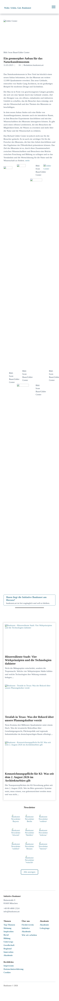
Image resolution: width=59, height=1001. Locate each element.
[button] (46, 7)
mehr (27, 160)
